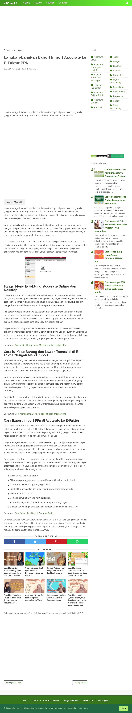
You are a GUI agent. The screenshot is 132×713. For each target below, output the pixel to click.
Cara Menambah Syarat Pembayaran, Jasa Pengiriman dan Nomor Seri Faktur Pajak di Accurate (77, 600)
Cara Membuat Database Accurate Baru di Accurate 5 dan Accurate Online (77, 572)
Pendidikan (118, 87)
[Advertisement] (66, 27)
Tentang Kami (103, 700)
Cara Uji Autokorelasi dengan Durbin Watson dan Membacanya (56, 570)
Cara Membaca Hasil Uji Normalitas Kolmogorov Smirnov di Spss (34, 572)
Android (26, 3)
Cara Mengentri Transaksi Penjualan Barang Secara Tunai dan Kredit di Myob (13, 572)
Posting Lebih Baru (13, 683)
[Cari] (127, 2)
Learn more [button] (83, 708)
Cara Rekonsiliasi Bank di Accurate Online (34, 513)
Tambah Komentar (29, 69)
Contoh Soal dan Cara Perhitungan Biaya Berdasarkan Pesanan (115, 172)
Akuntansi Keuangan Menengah (97, 77)
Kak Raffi (10, 3)
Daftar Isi (34, 700)
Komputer (63, 3)
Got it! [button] (124, 708)
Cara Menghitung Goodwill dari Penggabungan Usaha (40, 414)
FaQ (24, 700)
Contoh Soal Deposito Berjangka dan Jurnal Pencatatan (115, 200)
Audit (115, 57)
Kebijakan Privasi (71, 700)
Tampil (17, 202)
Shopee (117, 101)
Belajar (38, 3)
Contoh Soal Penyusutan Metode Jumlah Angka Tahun (41, 345)
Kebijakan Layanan (51, 700)
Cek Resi (117, 66)
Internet (50, 3)
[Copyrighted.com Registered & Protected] (116, 157)
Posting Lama (80, 683)
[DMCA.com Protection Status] (99, 157)
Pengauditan (119, 91)
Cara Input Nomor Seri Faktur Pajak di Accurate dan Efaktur (34, 597)
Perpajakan (118, 96)
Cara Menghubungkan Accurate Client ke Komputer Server (56, 597)
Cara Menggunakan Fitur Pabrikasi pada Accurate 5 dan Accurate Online (12, 599)
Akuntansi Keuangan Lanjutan (97, 67)
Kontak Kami (88, 700)
